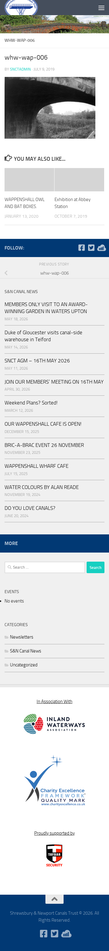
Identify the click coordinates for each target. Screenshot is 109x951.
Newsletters (21, 637)
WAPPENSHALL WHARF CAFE (36, 466)
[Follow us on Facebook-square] (81, 247)
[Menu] (101, 7)
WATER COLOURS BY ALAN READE (42, 487)
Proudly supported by (54, 833)
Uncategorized (24, 665)
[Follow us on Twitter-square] (91, 247)
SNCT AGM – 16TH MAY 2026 (37, 361)
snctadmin (20, 69)
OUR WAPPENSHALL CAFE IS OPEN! (43, 424)
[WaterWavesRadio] (100, 247)
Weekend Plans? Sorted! (31, 403)
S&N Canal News (25, 651)
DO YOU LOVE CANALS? (30, 508)
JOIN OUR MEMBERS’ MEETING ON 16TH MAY (54, 382)
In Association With (54, 701)
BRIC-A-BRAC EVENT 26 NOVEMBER (44, 445)
